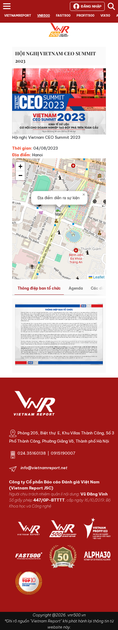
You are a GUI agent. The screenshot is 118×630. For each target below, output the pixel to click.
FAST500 (63, 16)
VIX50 (105, 16)
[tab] (39, 288)
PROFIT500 (85, 16)
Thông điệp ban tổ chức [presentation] (39, 288)
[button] (59, 212)
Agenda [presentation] (76, 288)
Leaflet (98, 276)
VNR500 (43, 16)
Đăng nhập (91, 6)
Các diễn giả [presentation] (102, 288)
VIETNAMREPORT (17, 16)
